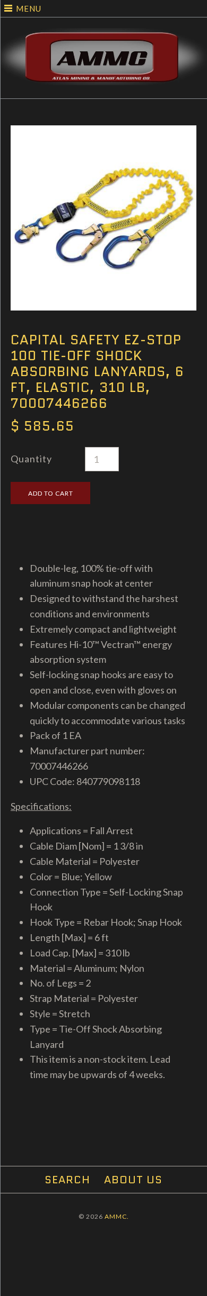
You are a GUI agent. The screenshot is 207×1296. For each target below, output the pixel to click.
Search (67, 1179)
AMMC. (117, 1216)
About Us (133, 1179)
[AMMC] (103, 35)
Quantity (31, 458)
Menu (28, 8)
